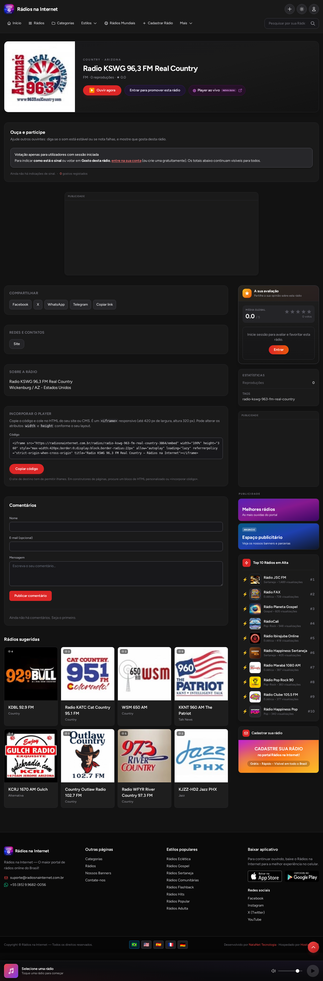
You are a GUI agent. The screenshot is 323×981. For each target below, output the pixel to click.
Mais (183, 23)
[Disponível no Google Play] (302, 876)
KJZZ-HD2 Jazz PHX (198, 789)
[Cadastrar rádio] (290, 9)
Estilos (86, 23)
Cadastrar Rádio (160, 23)
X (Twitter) (256, 912)
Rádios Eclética (179, 859)
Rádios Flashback (180, 887)
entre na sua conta (126, 160)
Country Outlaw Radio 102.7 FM (85, 792)
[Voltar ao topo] (313, 947)
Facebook (20, 304)
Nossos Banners (98, 873)
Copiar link (104, 304)
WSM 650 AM (134, 707)
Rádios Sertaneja (180, 873)
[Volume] (286, 970)
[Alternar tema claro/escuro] (302, 9)
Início (17, 23)
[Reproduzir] (313, 971)
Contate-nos (95, 880)
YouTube (254, 919)
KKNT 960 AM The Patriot (195, 710)
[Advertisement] (161, 237)
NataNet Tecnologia (262, 944)
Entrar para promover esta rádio (155, 90)
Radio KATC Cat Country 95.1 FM (87, 710)
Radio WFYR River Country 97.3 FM (138, 792)
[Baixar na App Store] (265, 876)
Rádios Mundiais (122, 23)
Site (17, 344)
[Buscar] (313, 23)
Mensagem (16, 557)
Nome (13, 518)
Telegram (80, 304)
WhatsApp (56, 304)
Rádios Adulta (177, 908)
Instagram (256, 905)
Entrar (279, 350)
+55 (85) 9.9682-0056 (28, 885)
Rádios (39, 23)
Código (14, 434)
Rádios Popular (178, 901)
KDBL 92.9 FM (21, 707)
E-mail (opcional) (21, 538)
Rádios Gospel (178, 866)
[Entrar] (314, 9)
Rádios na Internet (32, 851)
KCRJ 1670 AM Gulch (28, 789)
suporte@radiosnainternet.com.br (37, 878)
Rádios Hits (175, 894)
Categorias (65, 23)
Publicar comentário (30, 596)
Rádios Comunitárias (183, 880)
